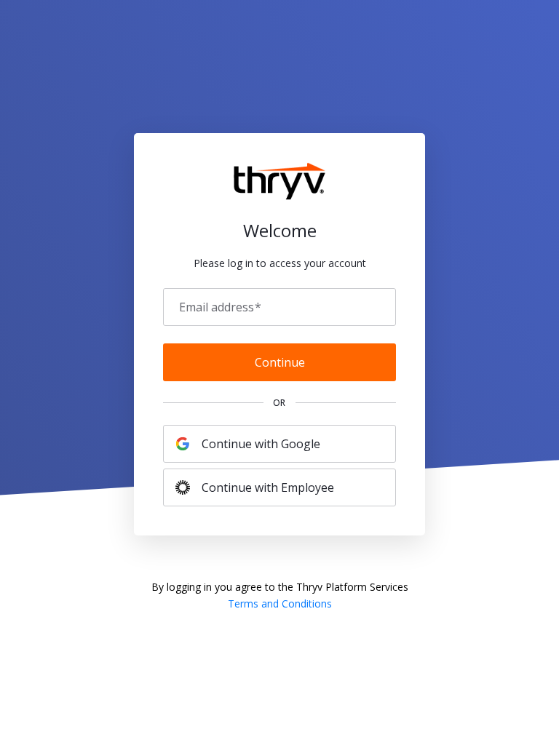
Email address (220, 307)
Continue (280, 362)
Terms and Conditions (280, 603)
